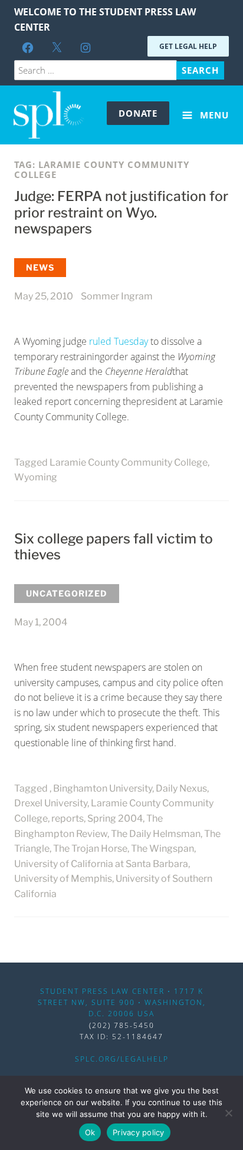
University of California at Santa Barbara (101, 863)
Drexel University (50, 803)
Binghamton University (102, 788)
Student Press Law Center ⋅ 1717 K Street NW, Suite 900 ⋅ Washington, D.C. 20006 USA (122, 1002)
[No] (228, 1113)
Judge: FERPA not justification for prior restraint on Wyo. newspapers (121, 212)
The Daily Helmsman (156, 833)
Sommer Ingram (117, 296)
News (40, 267)
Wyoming (35, 477)
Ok (90, 1132)
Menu (213, 115)
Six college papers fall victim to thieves (113, 547)
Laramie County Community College (129, 462)
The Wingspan (162, 848)
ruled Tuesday (118, 341)
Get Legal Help (188, 46)
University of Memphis (63, 878)
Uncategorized (66, 593)
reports (67, 818)
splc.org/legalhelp (122, 1059)
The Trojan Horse (90, 848)
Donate (138, 113)
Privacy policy (139, 1132)
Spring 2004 (115, 818)
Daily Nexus (181, 788)
